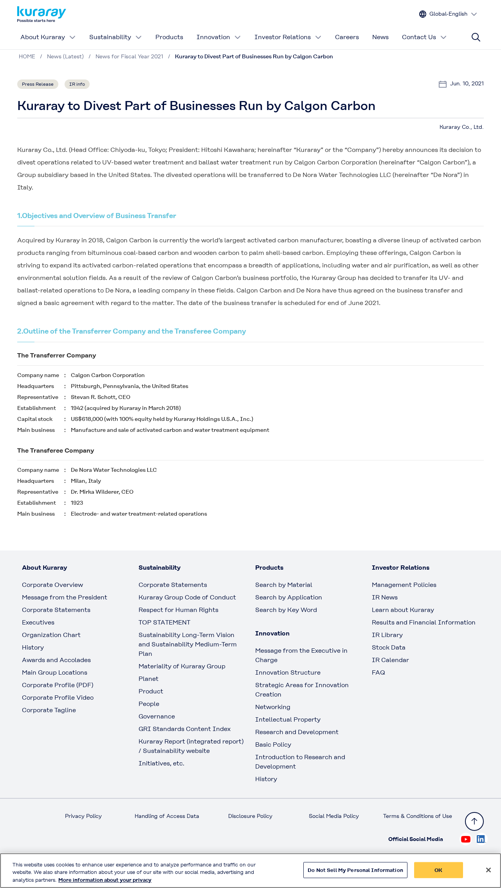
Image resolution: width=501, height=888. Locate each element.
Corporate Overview (52, 584)
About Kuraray (42, 37)
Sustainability (110, 37)
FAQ (378, 672)
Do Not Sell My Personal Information (355, 870)
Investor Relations (282, 37)
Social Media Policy (334, 816)
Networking (272, 707)
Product (151, 691)
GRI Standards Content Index (185, 729)
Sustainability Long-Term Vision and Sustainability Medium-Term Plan (188, 644)
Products (169, 37)
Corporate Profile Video (58, 697)
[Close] (488, 870)
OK (438, 870)
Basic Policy (273, 744)
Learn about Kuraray (403, 610)
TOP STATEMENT (164, 622)
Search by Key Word (286, 610)
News (380, 37)
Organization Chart (51, 635)
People (149, 704)
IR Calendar (390, 660)
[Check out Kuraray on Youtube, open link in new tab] (466, 839)
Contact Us (419, 37)
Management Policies (404, 584)
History (33, 647)
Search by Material (283, 584)
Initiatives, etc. (161, 763)
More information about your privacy (104, 880)
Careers (347, 37)
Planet (149, 678)
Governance (157, 716)
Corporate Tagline (49, 710)
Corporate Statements (56, 610)
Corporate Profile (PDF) (57, 685)
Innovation (213, 37)
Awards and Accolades (56, 660)
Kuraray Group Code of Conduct (187, 597)
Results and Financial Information (424, 622)
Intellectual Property (288, 719)
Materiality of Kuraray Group (182, 666)
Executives (38, 622)
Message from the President (64, 597)
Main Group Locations (54, 672)
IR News (385, 597)
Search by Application (288, 597)
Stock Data (388, 647)
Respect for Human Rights (178, 610)
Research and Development (297, 732)
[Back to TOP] (474, 821)
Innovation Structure (288, 672)
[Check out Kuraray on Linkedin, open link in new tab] (481, 839)
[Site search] (476, 37)
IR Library (387, 635)
